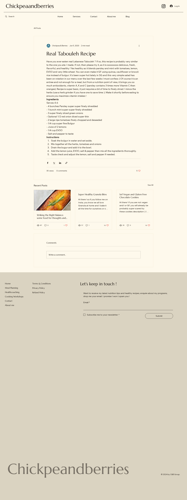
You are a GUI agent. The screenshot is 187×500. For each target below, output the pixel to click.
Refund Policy (38, 292)
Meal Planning (11, 288)
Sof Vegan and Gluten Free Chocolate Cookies (133, 196)
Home (8, 283)
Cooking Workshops (14, 296)
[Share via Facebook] (47, 163)
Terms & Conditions (41, 283)
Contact (8, 301)
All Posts (37, 28)
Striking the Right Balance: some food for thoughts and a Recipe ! (51, 216)
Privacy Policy (38, 288)
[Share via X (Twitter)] (54, 163)
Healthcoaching (12, 292)
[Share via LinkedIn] (60, 163)
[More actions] (139, 45)
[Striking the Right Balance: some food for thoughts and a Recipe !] (52, 200)
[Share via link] (66, 163)
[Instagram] (163, 6)
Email (86, 302)
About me (9, 305)
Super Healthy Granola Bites (92, 194)
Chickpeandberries (68, 469)
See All (150, 185)
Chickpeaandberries (30, 6)
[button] (76, 16)
